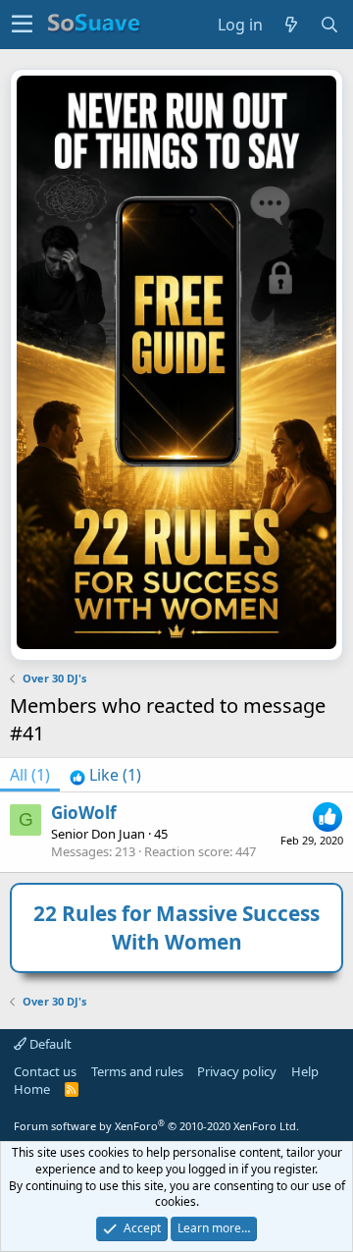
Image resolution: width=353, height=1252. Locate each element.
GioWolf (84, 812)
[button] (22, 24)
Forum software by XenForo (156, 1125)
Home (32, 1089)
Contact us (45, 1071)
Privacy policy (237, 1071)
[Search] (330, 24)
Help (305, 1071)
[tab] (105, 774)
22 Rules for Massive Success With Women (176, 927)
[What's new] (292, 24)
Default (49, 1044)
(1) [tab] (30, 775)
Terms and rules (137, 1071)
